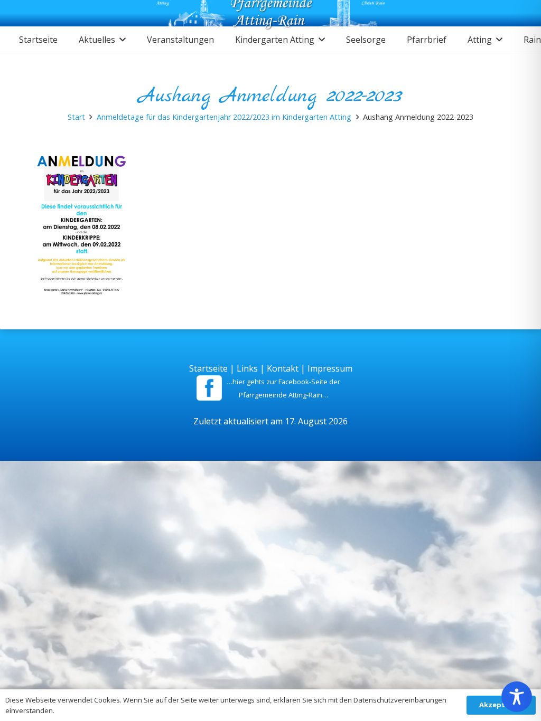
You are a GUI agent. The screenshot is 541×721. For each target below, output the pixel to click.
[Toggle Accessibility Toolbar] (516, 696)
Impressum (329, 368)
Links (247, 368)
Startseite (208, 368)
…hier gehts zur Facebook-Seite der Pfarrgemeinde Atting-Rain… (283, 388)
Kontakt (283, 368)
